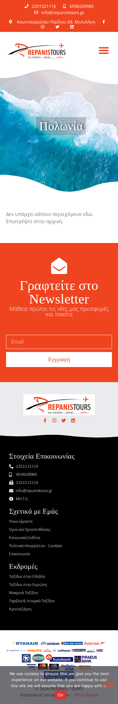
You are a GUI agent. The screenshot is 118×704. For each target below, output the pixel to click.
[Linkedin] (73, 420)
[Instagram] (54, 420)
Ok (60, 695)
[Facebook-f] (45, 420)
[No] (108, 684)
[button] (104, 50)
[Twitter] (63, 420)
